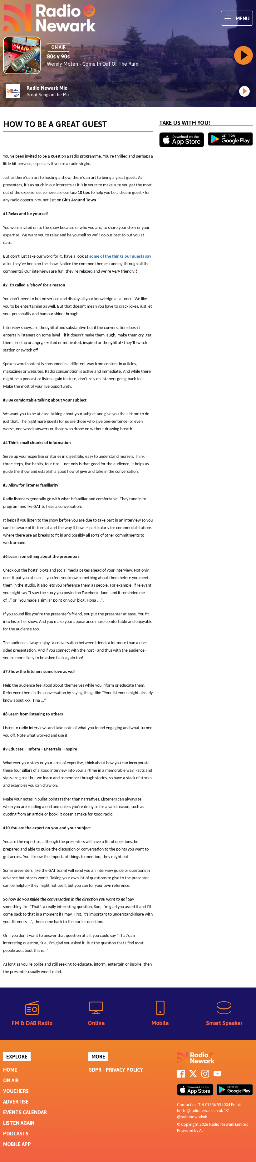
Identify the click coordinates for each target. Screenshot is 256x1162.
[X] (193, 1076)
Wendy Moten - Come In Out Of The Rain (92, 64)
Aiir (201, 1130)
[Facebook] (181, 1076)
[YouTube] (217, 1076)
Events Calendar (25, 1112)
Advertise (16, 1101)
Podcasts (15, 1133)
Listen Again (18, 1123)
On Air (11, 1080)
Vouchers (16, 1091)
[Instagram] (205, 1076)
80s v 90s (58, 56)
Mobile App (17, 1144)
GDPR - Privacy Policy (115, 1070)
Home (10, 1070)
